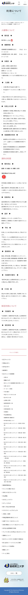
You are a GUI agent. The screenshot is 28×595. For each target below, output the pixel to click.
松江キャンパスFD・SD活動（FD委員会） (12, 539)
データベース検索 (8, 389)
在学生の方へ (6, 367)
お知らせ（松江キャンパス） (9, 492)
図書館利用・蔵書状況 (9, 417)
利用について (7, 380)
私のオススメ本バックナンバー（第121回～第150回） (15, 443)
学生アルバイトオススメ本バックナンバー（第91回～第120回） (15, 466)
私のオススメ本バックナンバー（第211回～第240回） (15, 476)
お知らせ (6, 377)
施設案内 (4, 370)
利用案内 (6, 412)
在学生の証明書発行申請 (9, 528)
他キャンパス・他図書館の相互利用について (14, 383)
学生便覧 (4, 496)
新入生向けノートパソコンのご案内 (11, 542)
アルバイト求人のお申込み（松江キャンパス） (14, 532)
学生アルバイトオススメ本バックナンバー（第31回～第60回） (15, 471)
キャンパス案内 (14, 352)
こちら (9, 40)
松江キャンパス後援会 (8, 546)
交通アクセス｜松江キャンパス (10, 521)
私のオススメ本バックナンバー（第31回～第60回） (15, 429)
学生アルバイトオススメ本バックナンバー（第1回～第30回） (15, 457)
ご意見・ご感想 (6, 514)
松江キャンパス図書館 (8, 374)
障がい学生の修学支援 (8, 507)
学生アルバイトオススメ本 (10, 394)
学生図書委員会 (8, 414)
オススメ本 (6, 406)
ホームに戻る (6, 553)
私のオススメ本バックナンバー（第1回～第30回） (14, 424)
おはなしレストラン (7, 499)
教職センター (6, 550)
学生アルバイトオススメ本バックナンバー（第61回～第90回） (15, 462)
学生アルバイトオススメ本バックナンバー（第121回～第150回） (15, 480)
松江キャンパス (6, 359)
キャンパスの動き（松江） (8, 489)
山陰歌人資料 (7, 400)
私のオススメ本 (7, 397)
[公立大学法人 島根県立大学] (8, 3)
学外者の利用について (9, 420)
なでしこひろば (6, 503)
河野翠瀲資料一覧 (8, 409)
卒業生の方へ (6, 363)
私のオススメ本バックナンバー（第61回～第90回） (15, 433)
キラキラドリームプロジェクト (10, 510)
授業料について (6, 535)
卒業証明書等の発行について (10, 517)
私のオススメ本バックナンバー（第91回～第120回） (15, 438)
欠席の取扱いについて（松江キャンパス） (13, 525)
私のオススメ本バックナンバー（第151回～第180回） (15, 448)
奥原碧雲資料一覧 (8, 403)
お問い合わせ (7, 386)
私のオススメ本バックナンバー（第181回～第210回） (15, 452)
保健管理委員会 (6, 485)
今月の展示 (6, 391)
